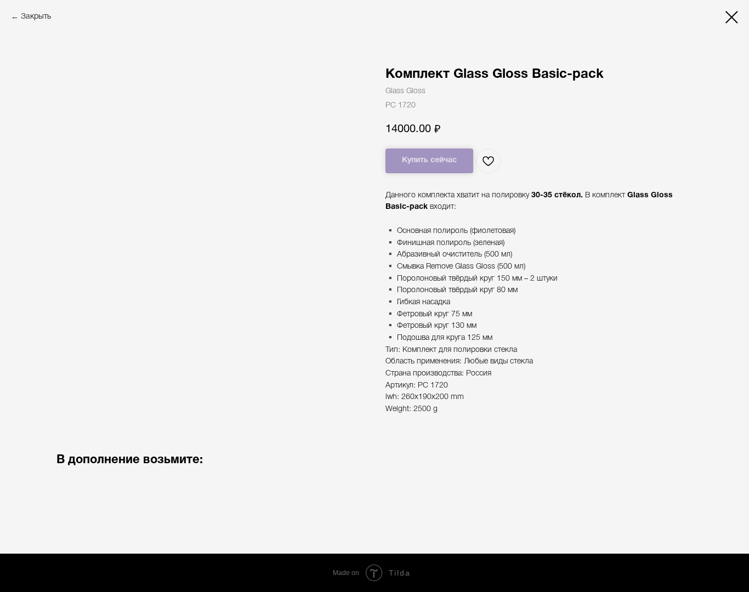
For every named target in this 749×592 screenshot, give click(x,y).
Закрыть (36, 16)
